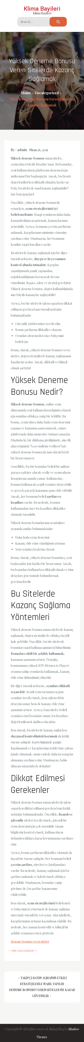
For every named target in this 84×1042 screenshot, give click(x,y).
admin (22, 149)
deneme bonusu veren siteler (30, 941)
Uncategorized (23, 950)
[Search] (58, 22)
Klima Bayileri (42, 8)
